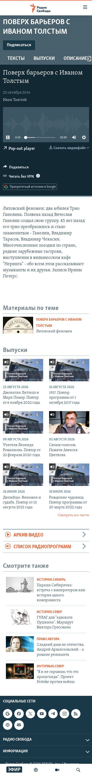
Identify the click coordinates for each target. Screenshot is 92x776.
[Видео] (57, 770)
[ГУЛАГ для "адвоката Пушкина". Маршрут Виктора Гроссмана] (20, 617)
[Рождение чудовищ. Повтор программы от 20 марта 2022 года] (69, 474)
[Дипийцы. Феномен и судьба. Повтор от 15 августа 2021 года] (23, 474)
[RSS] (75, 713)
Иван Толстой (15, 100)
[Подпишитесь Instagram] (64, 713)
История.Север (49, 612)
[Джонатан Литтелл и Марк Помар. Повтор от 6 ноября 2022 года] (23, 370)
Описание (75, 58)
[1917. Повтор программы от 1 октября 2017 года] (69, 370)
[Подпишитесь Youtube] (41, 713)
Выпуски (44, 58)
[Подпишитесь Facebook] (19, 713)
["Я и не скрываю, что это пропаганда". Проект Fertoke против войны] (20, 671)
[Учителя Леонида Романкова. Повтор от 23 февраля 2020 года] (23, 422)
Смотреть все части (73, 515)
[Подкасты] (7, 725)
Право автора (48, 639)
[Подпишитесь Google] (7, 713)
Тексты (16, 58)
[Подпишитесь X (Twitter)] (30, 713)
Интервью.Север (50, 666)
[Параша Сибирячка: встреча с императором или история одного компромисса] (20, 584)
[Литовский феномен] (18, 325)
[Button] (16, 168)
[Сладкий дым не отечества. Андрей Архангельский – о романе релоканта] (20, 644)
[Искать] (78, 770)
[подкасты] (35, 770)
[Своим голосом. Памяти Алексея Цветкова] (69, 422)
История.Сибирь (51, 580)
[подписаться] (19, 725)
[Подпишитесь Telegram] (53, 713)
